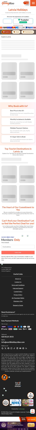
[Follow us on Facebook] (8, 348)
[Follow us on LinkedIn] (17, 348)
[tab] (6, 32)
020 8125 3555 (7, 337)
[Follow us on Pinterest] (23, 348)
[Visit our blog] (26, 348)
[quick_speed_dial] (32, 411)
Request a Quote (18, 305)
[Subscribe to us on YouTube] (20, 348)
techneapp (21, 409)
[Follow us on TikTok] (14, 348)
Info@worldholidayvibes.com (13, 341)
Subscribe (18, 252)
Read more (9, 426)
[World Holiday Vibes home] (8, 3)
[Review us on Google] (2, 348)
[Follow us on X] (5, 348)
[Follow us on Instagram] (11, 348)
